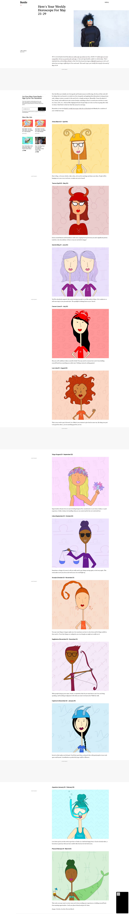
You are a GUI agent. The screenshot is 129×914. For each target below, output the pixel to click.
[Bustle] (23, 2)
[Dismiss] (127, 893)
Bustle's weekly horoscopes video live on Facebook (77, 108)
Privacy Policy (26, 112)
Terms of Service (42, 111)
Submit (42, 109)
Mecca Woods (23, 50)
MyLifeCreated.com (97, 61)
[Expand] (118, 893)
